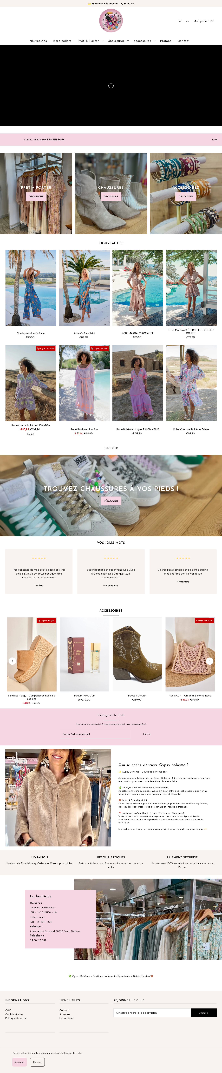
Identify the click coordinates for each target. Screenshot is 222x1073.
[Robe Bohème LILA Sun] (84, 383)
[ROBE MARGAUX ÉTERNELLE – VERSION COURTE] (191, 288)
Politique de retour (16, 1018)
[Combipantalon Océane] (30, 288)
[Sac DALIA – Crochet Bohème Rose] (190, 654)
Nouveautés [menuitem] (38, 41)
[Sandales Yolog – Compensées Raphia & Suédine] (32, 654)
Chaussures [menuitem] (116, 41)
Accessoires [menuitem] (142, 41)
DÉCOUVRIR (36, 196)
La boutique (66, 1018)
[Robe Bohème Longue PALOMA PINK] (137, 383)
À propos (64, 1014)
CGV (8, 1010)
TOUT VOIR (111, 448)
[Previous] (12, 661)
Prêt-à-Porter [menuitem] (88, 41)
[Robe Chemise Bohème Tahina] (191, 383)
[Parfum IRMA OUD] (84, 654)
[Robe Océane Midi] (84, 288)
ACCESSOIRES (111, 610)
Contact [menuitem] (184, 41)
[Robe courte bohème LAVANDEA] (30, 383)
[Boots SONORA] (137, 654)
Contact (64, 1010)
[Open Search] (180, 20)
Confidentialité (14, 1014)
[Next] (209, 661)
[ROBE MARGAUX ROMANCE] (137, 288)
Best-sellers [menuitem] (62, 41)
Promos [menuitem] (165, 41)
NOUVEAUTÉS (111, 243)
